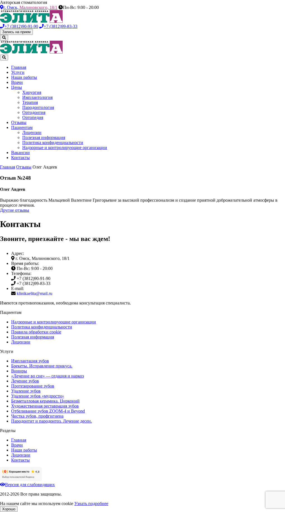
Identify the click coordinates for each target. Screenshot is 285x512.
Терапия (30, 102)
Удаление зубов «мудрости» (37, 396)
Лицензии (31, 132)
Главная (18, 67)
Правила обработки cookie (36, 332)
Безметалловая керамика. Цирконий (45, 401)
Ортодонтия (33, 112)
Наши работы (24, 77)
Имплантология (37, 97)
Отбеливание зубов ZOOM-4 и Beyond (48, 411)
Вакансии (20, 152)
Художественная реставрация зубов (45, 406)
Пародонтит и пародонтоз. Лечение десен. (51, 421)
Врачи (17, 82)
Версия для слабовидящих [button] (30, 484)
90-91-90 (21, 26)
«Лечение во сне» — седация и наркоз (47, 376)
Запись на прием (16, 32)
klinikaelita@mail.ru (34, 293)
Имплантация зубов (30, 361)
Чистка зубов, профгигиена (37, 416)
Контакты (20, 157)
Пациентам (22, 127)
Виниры (19, 371)
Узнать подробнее (91, 503)
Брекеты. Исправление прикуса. (41, 366)
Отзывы (18, 122)
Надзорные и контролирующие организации (64, 147)
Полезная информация (43, 137)
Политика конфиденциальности (52, 142)
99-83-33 (60, 26)
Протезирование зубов (32, 386)
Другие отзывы (14, 210)
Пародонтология (38, 107)
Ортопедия (32, 117)
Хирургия (31, 92)
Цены (16, 87)
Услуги (17, 72)
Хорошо (8, 509)
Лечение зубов (25, 381)
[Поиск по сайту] (4, 38)
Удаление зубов (26, 391)
